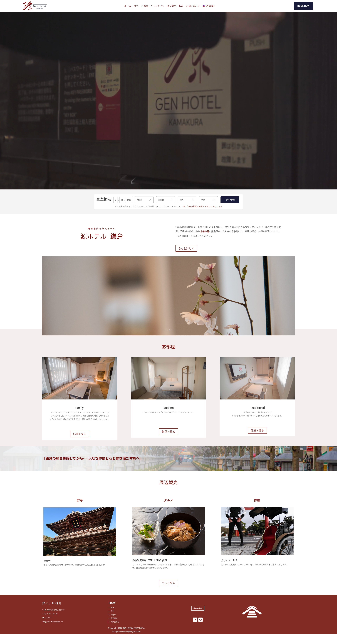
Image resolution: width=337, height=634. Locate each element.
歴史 (136, 6)
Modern (168, 408)
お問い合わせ (193, 6)
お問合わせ (115, 622)
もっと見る (168, 582)
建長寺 (47, 561)
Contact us (197, 608)
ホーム (127, 6)
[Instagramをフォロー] (200, 620)
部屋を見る (79, 434)
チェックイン (157, 6)
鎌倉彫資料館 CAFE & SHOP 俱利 (149, 560)
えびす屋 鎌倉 (229, 560)
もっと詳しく (186, 248)
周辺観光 (171, 6)
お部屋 (144, 6)
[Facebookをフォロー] (195, 620)
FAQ (181, 6)
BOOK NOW (303, 6)
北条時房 (204, 231)
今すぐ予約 (230, 200)
